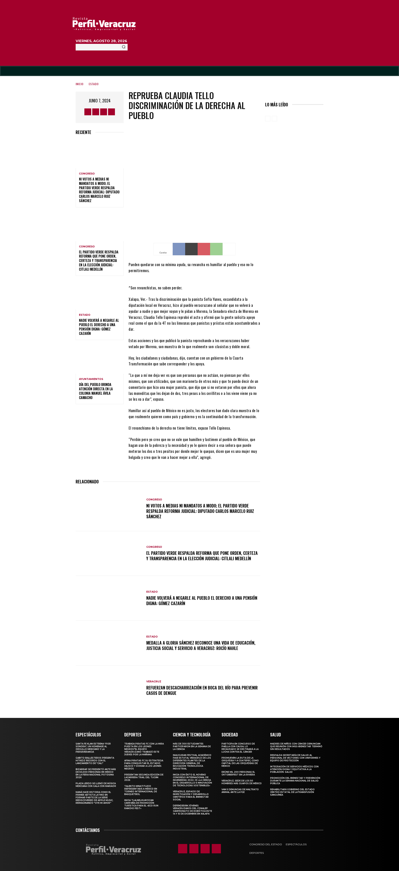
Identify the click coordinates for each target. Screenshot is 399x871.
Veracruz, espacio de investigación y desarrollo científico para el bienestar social (191, 795)
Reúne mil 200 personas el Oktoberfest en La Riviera (238, 773)
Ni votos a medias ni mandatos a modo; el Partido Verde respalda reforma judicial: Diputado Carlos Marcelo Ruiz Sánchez (99, 190)
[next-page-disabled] (274, 118)
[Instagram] (95, 111)
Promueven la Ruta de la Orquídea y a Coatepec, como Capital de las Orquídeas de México (240, 762)
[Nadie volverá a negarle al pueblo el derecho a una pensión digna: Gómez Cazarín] (100, 295)
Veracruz (153, 681)
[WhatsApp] (216, 249)
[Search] (124, 47)
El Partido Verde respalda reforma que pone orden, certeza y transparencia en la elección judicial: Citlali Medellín (98, 260)
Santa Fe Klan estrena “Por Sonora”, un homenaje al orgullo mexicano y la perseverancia (93, 747)
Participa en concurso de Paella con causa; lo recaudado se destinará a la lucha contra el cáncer (240, 747)
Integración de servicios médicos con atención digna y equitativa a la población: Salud (294, 769)
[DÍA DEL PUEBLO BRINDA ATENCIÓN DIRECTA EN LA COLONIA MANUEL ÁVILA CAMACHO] (100, 359)
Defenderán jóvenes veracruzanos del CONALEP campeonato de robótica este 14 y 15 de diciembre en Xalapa (192, 809)
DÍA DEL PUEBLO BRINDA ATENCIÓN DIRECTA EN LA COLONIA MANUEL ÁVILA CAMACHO (96, 391)
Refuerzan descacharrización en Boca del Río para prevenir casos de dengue (202, 690)
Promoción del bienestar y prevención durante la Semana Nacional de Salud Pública (295, 781)
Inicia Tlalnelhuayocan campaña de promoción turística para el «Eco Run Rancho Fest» (141, 804)
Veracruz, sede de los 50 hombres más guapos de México (242, 782)
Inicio (80, 84)
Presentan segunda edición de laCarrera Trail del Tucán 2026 (143, 777)
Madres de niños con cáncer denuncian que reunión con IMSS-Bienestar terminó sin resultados (296, 746)
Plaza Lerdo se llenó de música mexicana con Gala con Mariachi (96, 784)
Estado (94, 84)
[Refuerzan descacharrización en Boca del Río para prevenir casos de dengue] (109, 688)
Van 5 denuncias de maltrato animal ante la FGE (240, 791)
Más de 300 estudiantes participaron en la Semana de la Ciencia (192, 746)
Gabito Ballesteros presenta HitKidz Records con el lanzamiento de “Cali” (95, 761)
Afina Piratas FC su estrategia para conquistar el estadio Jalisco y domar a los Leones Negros (143, 764)
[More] (229, 249)
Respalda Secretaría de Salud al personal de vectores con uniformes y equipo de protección (295, 758)
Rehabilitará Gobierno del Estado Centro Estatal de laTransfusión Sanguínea (292, 792)
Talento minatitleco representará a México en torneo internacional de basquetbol (140, 790)
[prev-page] (267, 118)
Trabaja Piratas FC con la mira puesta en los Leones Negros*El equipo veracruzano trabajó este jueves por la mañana (144, 749)
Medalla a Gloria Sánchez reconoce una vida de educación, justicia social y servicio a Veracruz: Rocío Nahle (200, 645)
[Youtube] (111, 111)
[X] (103, 111)
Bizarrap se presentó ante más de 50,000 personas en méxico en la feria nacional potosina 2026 (96, 773)
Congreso (87, 173)
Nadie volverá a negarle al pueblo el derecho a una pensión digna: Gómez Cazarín (99, 327)
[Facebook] (87, 111)
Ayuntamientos (91, 379)
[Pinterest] (204, 249)
